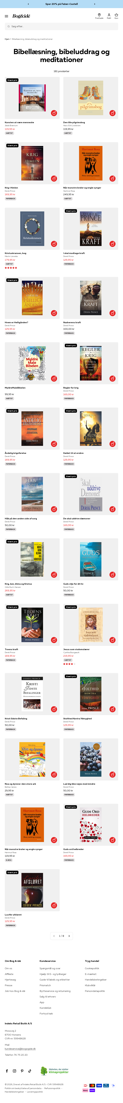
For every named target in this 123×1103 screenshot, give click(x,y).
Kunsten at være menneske (19, 122)
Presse (8, 985)
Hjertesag (10, 979)
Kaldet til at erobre (73, 453)
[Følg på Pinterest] (22, 1071)
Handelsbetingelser (95, 979)
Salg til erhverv (48, 996)
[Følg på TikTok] (30, 1071)
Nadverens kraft (72, 322)
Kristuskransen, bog (15, 253)
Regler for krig (70, 387)
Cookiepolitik (92, 968)
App (42, 1002)
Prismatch (45, 985)
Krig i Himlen (11, 187)
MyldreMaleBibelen (15, 387)
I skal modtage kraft (74, 253)
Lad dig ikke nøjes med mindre (79, 784)
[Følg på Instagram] (14, 1071)
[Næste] (94, 4)
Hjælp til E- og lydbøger (53, 974)
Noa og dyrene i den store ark (20, 784)
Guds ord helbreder (73, 849)
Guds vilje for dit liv (73, 584)
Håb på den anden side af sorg (21, 518)
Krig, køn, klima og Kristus (18, 584)
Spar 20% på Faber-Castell (61, 3)
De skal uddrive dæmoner (76, 518)
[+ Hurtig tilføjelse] (54, 113)
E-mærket (90, 974)
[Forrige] (28, 4)
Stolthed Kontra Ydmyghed (77, 718)
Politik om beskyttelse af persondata (23, 1088)
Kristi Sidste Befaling (16, 718)
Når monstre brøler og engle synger (82, 187)
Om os (8, 968)
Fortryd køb (46, 1013)
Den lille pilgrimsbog (74, 122)
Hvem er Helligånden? (16, 322)
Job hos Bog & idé (15, 990)
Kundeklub (45, 1007)
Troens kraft (11, 649)
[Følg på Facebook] (7, 1071)
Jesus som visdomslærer (76, 649)
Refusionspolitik (52, 1088)
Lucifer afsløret (13, 914)
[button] (11, 267)
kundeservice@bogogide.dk (20, 1048)
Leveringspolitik (35, 1091)
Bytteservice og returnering (55, 990)
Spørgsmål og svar (50, 968)
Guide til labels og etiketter (55, 979)
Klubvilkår (90, 985)
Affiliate (9, 974)
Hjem (7, 39)
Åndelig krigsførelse (15, 453)
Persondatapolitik (95, 990)
